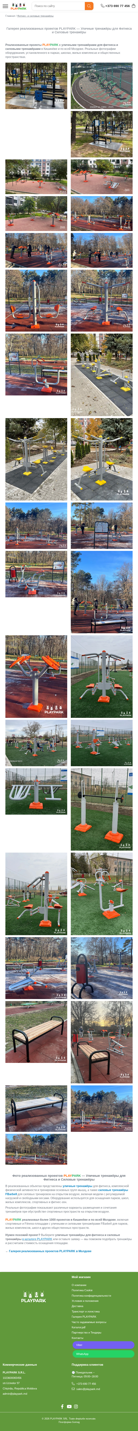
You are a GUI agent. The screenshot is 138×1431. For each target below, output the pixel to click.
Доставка (77, 1306)
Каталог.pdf (78, 1327)
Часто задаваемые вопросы (89, 1322)
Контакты (77, 1337)
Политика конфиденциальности (91, 1295)
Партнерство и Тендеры (86, 1332)
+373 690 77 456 (86, 1383)
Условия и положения (85, 1300)
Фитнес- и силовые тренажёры (35, 15)
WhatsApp (82, 1353)
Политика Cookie (82, 1290)
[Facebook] (62, 1406)
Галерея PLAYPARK (84, 1316)
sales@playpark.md (88, 1389)
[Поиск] (89, 6)
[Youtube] (69, 1406)
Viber (79, 1344)
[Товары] (5, 7)
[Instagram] (76, 1406)
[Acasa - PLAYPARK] (18, 6)
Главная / (11, 15)
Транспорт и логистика (86, 1311)
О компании (79, 1285)
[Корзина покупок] (133, 6)
